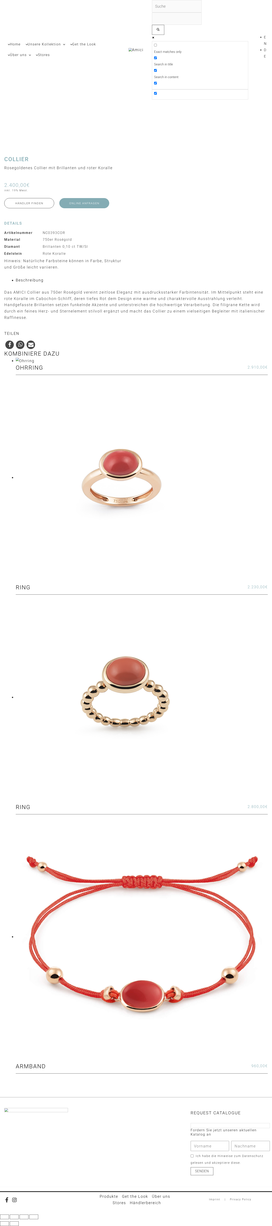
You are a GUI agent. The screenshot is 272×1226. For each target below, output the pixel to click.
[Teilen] (24, 1217)
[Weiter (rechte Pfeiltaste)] (14, 1223)
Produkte (109, 1196)
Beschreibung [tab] (30, 280)
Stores (119, 1203)
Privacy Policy (240, 1199)
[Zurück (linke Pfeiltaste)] (4, 1223)
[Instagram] (14, 1199)
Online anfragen (84, 203)
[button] (63, 44)
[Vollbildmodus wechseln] (14, 1217)
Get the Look (135, 1196)
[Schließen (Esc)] (33, 1217)
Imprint (214, 1199)
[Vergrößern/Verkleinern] (4, 1217)
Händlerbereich (145, 1203)
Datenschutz (253, 1156)
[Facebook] (6, 1199)
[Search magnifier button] (158, 30)
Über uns (161, 1196)
